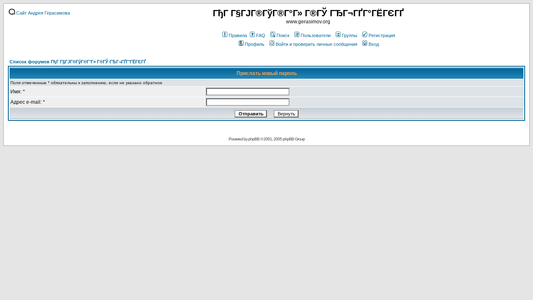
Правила (238, 35)
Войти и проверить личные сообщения (316, 44)
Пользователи (316, 35)
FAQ (260, 35)
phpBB (253, 139)
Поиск (282, 35)
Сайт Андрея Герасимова (42, 12)
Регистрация (382, 35)
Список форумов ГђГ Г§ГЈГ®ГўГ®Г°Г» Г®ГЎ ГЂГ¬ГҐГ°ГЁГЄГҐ (78, 61)
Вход (374, 44)
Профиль (254, 44)
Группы (349, 35)
